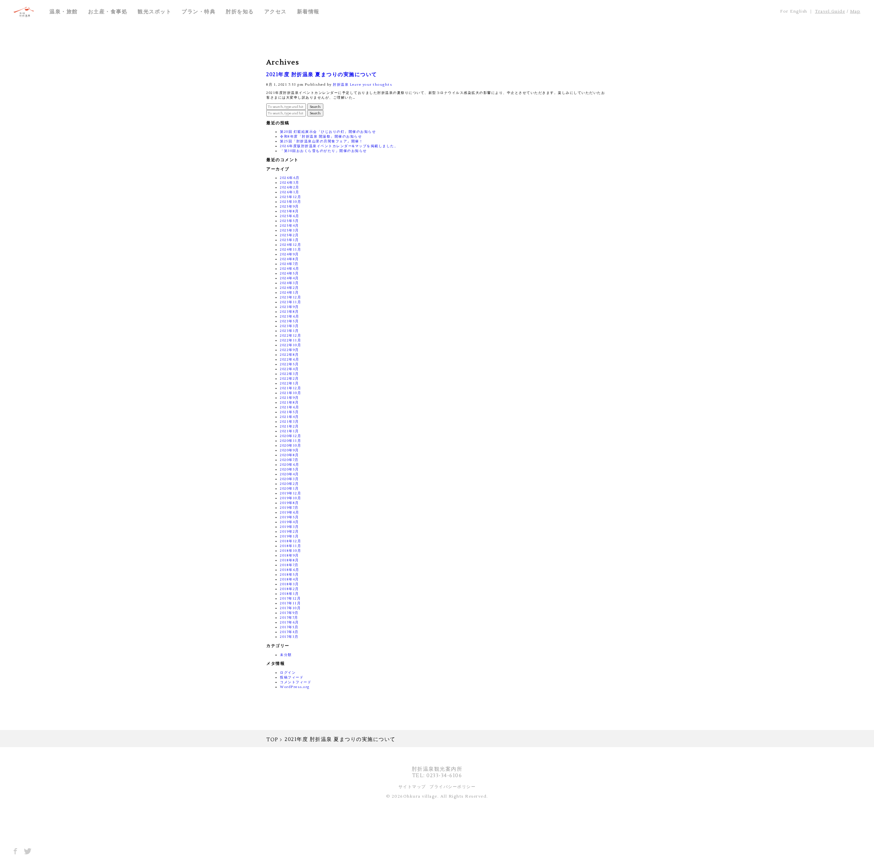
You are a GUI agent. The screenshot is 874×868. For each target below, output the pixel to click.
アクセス (275, 12)
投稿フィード (292, 677)
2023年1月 (289, 330)
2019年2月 (289, 531)
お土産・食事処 (108, 12)
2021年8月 (289, 402)
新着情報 (308, 12)
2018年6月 (289, 570)
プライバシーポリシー (452, 786)
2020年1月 (289, 488)
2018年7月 (289, 565)
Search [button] (315, 106)
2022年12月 (290, 335)
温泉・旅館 (64, 12)
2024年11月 (290, 249)
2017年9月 (289, 613)
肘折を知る (240, 12)
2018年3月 (289, 584)
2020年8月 (289, 455)
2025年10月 (290, 201)
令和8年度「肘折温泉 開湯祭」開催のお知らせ (321, 136)
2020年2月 (289, 483)
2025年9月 (289, 206)
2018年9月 (289, 555)
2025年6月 (289, 216)
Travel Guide (830, 11)
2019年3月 (289, 526)
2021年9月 (289, 397)
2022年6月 (289, 359)
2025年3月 (289, 230)
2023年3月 (289, 326)
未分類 (286, 655)
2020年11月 (290, 440)
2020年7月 (289, 460)
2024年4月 (289, 278)
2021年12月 (290, 388)
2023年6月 (289, 316)
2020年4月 (289, 474)
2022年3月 (289, 374)
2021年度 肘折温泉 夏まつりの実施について (321, 74)
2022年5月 (289, 364)
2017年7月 (289, 617)
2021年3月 (289, 421)
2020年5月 (289, 469)
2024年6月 (289, 268)
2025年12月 (290, 197)
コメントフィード (295, 682)
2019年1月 (289, 536)
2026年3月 (289, 182)
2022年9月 (289, 350)
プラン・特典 (198, 12)
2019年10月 (290, 498)
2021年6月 (289, 407)
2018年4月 (289, 579)
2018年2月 (289, 589)
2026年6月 (290, 178)
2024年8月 (289, 259)
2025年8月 (289, 211)
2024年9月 (289, 254)
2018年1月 (289, 593)
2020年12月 (290, 436)
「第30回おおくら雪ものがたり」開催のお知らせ (323, 151)
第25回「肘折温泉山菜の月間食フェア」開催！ (321, 141)
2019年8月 (289, 503)
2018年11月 (290, 546)
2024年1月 (289, 292)
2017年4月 (289, 632)
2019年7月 (289, 507)
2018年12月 (290, 541)
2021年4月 (289, 417)
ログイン (288, 672)
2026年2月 (289, 187)
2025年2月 (289, 235)
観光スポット (154, 12)
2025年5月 (289, 221)
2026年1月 (289, 192)
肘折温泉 (341, 84)
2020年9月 (289, 450)
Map (855, 11)
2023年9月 (289, 307)
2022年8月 (289, 354)
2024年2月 (289, 287)
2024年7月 (289, 264)
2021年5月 (289, 412)
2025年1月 (289, 240)
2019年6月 (289, 512)
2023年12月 (290, 297)
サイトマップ (412, 786)
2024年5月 (289, 273)
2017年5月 (289, 627)
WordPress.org (295, 687)
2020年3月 (289, 479)
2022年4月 (289, 369)
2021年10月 (290, 393)
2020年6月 (289, 464)
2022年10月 (290, 345)
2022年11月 (290, 340)
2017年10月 (290, 608)
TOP (272, 740)
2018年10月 (290, 550)
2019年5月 (289, 517)
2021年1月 (289, 431)
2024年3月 (289, 283)
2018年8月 (289, 560)
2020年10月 (290, 445)
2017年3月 (289, 636)
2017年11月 (290, 603)
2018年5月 (289, 574)
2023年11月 (290, 302)
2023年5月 (289, 321)
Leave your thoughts (371, 84)
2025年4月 (289, 225)
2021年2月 (289, 426)
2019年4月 (289, 522)
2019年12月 (290, 493)
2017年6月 (289, 622)
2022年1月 (289, 383)
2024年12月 (290, 244)
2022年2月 (289, 378)
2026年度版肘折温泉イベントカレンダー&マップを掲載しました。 (339, 146)
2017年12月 (290, 598)
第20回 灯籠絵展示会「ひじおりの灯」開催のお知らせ (328, 131)
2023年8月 (289, 311)
